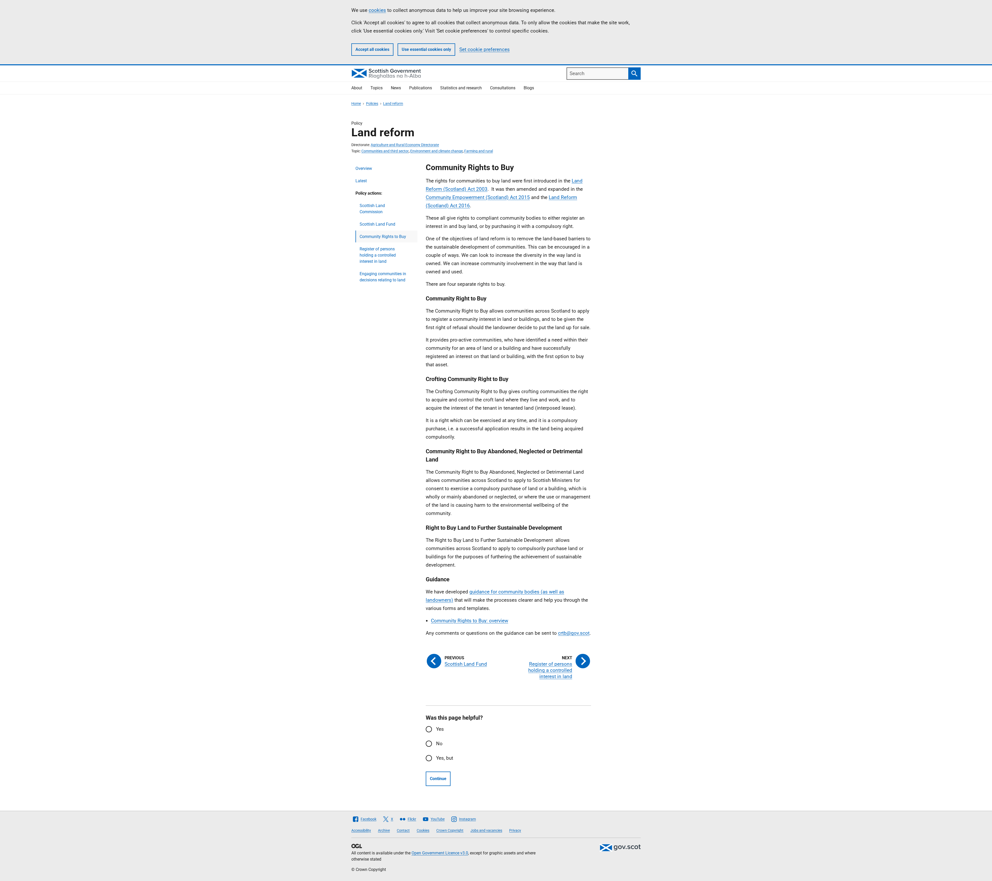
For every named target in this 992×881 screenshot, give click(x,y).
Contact (403, 830)
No (439, 744)
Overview (363, 168)
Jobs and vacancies (486, 830)
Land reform (393, 103)
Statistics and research (461, 87)
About (356, 87)
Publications (420, 87)
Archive (384, 830)
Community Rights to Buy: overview (469, 621)
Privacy (515, 830)
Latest (361, 180)
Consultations (502, 87)
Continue (438, 778)
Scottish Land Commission (372, 208)
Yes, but (444, 758)
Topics (376, 87)
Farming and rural (478, 151)
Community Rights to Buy (383, 236)
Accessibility (361, 830)
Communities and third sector (385, 151)
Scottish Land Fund (377, 224)
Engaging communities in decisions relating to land (383, 276)
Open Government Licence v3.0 (440, 853)
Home (356, 103)
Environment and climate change (436, 151)
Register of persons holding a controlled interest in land (378, 255)
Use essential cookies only (426, 49)
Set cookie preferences (484, 49)
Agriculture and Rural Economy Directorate (405, 145)
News (396, 87)
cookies (377, 10)
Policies (372, 103)
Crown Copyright (449, 830)
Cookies (423, 830)
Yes (440, 729)
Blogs (529, 87)
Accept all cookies (372, 49)
